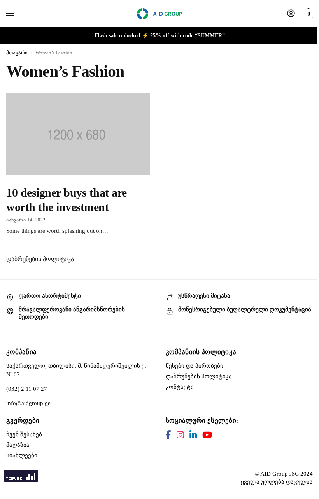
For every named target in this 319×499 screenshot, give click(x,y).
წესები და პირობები (194, 366)
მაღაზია (18, 445)
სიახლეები (21, 455)
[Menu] (17, 13)
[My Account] (291, 14)
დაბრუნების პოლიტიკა (40, 259)
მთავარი (17, 53)
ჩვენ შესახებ (24, 434)
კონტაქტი (180, 387)
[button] (308, 12)
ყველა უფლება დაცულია (277, 482)
